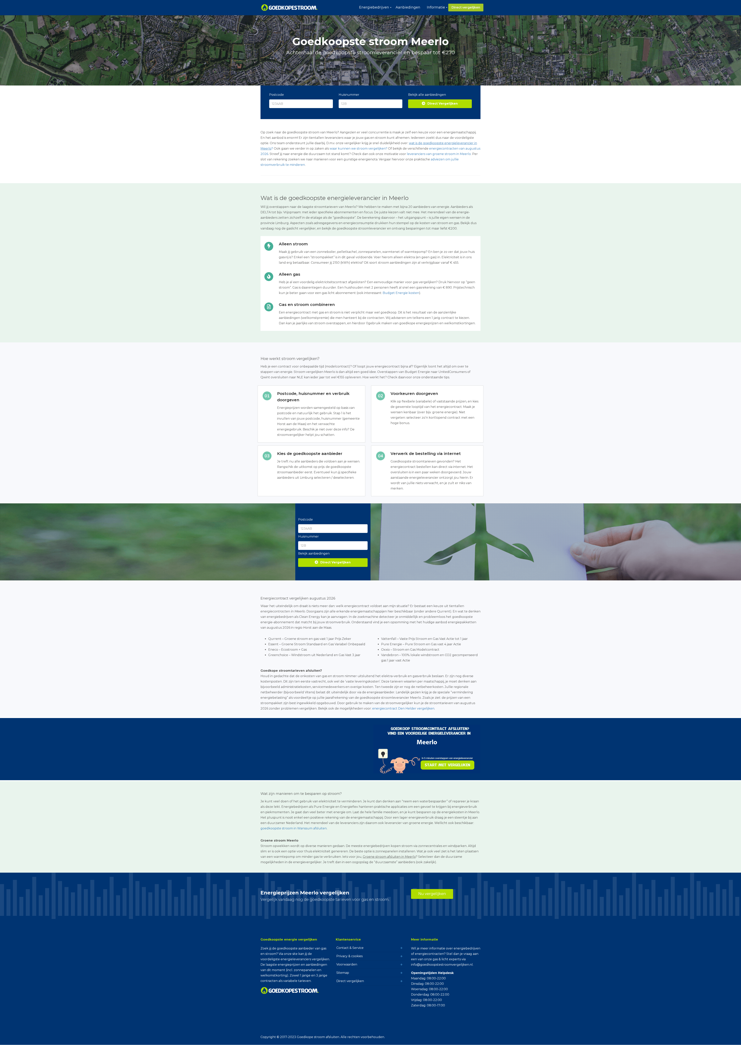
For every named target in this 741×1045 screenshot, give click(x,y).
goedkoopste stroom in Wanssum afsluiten (294, 828)
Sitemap (342, 973)
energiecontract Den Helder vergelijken (403, 708)
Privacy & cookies (349, 956)
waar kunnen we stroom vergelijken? (358, 148)
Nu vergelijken (432, 893)
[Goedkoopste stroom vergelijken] (289, 7)
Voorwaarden (346, 964)
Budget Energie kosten (401, 293)
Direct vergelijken (350, 981)
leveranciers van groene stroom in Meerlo (439, 154)
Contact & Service (350, 948)
